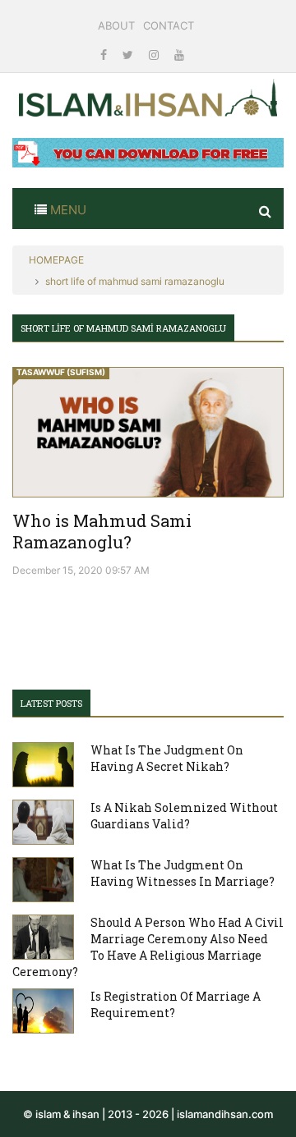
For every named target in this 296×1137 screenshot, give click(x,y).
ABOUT (116, 25)
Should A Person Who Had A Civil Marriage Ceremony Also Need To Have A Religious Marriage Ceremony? (148, 947)
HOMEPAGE (56, 260)
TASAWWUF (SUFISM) (60, 372)
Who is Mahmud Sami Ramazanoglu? (102, 531)
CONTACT (168, 25)
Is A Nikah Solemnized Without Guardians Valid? (184, 816)
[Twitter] (129, 55)
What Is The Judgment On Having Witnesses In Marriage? (182, 873)
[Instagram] (155, 55)
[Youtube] (179, 55)
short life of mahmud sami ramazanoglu (134, 281)
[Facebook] (105, 55)
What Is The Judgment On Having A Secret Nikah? (166, 758)
